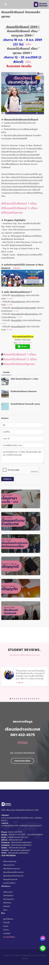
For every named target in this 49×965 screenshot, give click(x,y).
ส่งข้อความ (7, 479)
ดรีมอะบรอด (7, 892)
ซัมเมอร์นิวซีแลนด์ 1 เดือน (19, 354)
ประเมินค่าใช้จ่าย (9, 937)
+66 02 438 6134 (15, 832)
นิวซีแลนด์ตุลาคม (24, 364)
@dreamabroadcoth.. (18, 847)
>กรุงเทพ (4, 823)
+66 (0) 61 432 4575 (17, 834)
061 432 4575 (24, 342)
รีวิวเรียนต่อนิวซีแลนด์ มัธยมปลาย (24, 391)
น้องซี (20, 682)
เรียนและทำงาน (9, 865)
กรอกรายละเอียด (22, 760)
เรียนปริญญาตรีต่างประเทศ (13, 872)
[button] (10, 698)
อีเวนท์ (5, 926)
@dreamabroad (15, 840)
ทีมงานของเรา (8, 899)
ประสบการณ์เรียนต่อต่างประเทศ (24, 655)
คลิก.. (28, 44)
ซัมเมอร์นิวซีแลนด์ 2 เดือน (20, 359)
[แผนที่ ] (4, 820)
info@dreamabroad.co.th (17, 837)
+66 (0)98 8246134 (35, 834)
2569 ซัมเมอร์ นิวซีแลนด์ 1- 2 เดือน (24, 379)
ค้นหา (5, 910)
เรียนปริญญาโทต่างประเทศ (13, 876)
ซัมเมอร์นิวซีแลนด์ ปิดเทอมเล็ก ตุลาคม (25, 404)
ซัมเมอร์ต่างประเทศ (10, 879)
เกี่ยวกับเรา (7, 902)
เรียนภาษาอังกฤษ (9, 861)
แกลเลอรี (6, 933)
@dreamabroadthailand (21, 842)
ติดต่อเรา (6, 906)
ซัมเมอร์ (8, 364)
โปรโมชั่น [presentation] (6, 372)
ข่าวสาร (6, 930)
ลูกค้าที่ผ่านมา (8, 919)
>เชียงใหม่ (5, 815)
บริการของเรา (8, 895)
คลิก (11, 298)
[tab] (6, 372)
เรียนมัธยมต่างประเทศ (11, 868)
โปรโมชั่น (6, 922)
